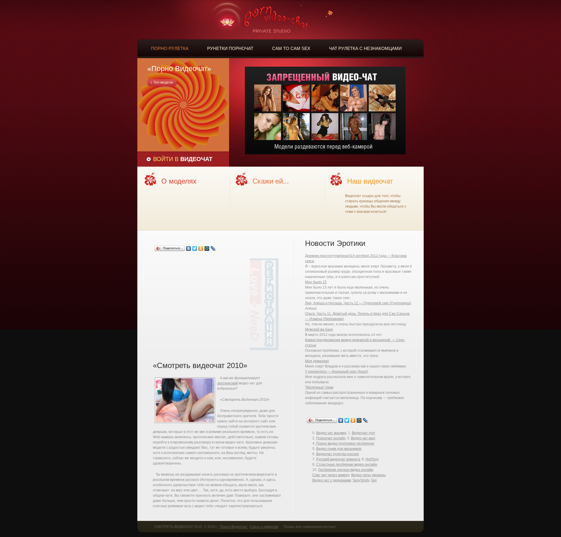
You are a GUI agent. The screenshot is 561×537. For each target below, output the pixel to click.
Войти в (182, 159)
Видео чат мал (363, 438)
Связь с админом (264, 527)
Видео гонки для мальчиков (338, 449)
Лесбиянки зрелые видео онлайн (345, 470)
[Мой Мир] (207, 248)
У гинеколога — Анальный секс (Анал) (336, 371)
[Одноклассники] (201, 248)
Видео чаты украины (368, 475)
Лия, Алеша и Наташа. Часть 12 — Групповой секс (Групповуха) (358, 303)
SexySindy (361, 480)
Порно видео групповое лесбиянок (345, 443)
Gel (374, 480)
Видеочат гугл (363, 433)
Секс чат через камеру (331, 475)
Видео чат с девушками (331, 480)
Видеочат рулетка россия (337, 454)
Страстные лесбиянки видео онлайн (346, 464)
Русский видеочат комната (338, 459)
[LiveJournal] (213, 248)
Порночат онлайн (331, 438)
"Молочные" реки (319, 387)
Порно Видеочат (233, 527)
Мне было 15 (316, 282)
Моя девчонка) (317, 361)
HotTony (372, 459)
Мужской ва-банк (319, 329)
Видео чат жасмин (331, 433)
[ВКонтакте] (189, 248)
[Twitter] (195, 248)
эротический (227, 383)
